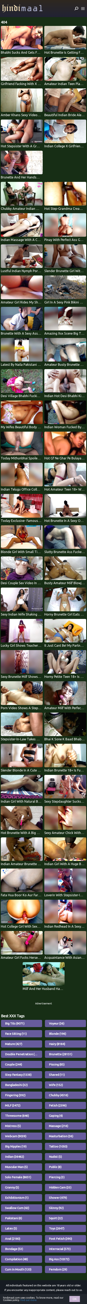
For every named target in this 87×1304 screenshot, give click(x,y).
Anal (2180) (12, 1238)
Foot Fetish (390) (60, 1238)
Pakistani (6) (13, 1218)
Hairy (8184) (57, 1044)
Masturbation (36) (61, 1136)
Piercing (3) (57, 1177)
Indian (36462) (14, 1156)
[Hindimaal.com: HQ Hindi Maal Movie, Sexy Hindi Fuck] (22, 8)
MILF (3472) (12, 1105)
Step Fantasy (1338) (18, 1074)
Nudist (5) (55, 1156)
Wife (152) (56, 1085)
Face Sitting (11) (16, 1033)
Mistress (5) (13, 1126)
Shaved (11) (57, 1074)
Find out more (28, 1300)
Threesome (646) (17, 1115)
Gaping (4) (56, 1115)
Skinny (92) (56, 1208)
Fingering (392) (15, 1095)
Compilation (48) (16, 1259)
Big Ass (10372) (59, 1259)
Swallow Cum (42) (17, 1208)
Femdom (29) (58, 1269)
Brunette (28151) (60, 1054)
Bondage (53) (14, 1249)
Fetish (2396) (58, 1105)
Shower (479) (58, 1197)
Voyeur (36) (56, 1023)
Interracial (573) (60, 1249)
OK (75, 1299)
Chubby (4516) (58, 1095)
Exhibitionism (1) (17, 1197)
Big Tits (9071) (14, 1023)
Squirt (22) (56, 1218)
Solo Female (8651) (18, 1177)
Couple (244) (13, 1064)
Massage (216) (58, 1126)
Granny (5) (12, 1187)
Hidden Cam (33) (60, 1187)
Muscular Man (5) (16, 1167)
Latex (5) (11, 1228)
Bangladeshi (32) (16, 1085)
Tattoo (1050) (58, 1146)
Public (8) (55, 1167)
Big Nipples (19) (16, 1146)
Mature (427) (13, 1044)
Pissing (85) (57, 1064)
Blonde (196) (57, 1033)
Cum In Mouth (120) (18, 1269)
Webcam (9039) (15, 1136)
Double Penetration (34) (22, 1054)
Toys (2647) (56, 1228)
